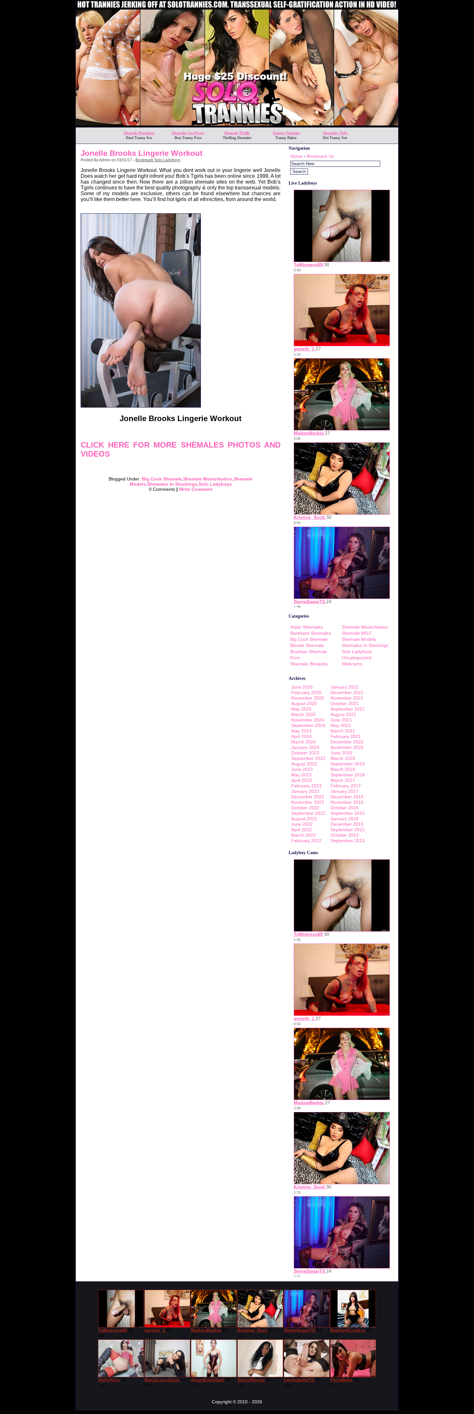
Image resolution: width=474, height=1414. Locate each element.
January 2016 (345, 818)
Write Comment (195, 489)
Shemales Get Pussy (188, 133)
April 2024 (301, 736)
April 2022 (301, 829)
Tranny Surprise (286, 133)
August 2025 (304, 703)
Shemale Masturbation (207, 478)
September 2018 (348, 774)
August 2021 (343, 714)
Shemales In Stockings (172, 484)
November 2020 (347, 747)
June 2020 (341, 752)
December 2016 (347, 796)
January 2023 (305, 791)
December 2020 (347, 741)
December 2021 (347, 692)
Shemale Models (359, 639)
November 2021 (347, 698)
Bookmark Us (320, 156)
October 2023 (305, 752)
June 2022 (302, 824)
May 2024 (301, 730)
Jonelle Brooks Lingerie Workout (141, 153)
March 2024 (303, 741)
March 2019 (343, 769)
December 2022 (307, 796)
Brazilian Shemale (308, 651)
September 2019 (348, 763)
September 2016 (348, 813)
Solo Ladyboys (215, 484)
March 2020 (343, 758)
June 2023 (302, 769)
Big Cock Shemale (162, 478)
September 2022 (308, 813)
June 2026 (302, 687)
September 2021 (348, 709)
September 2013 (348, 840)
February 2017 (346, 785)
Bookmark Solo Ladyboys (157, 160)
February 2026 (306, 692)
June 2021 (341, 719)
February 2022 (306, 840)
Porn (295, 657)
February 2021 (346, 736)
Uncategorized (356, 657)
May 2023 (301, 774)
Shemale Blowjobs (309, 663)
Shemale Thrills (237, 133)
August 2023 (304, 763)
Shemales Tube (335, 133)
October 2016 (345, 807)
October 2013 (345, 835)
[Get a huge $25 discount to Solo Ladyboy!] (237, 125)
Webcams (352, 663)
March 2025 (303, 714)
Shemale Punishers (139, 133)
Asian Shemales (306, 627)
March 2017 (343, 780)
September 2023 (308, 758)
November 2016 (347, 802)
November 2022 (307, 802)
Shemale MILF (357, 633)
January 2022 (345, 687)
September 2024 (308, 725)
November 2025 (307, 698)
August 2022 (304, 818)
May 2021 (341, 725)
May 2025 (301, 709)
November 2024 (307, 719)
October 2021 (345, 703)
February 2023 (306, 785)
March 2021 (343, 730)
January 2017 (345, 791)
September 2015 (348, 829)
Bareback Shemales (310, 633)
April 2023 (301, 780)
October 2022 (305, 807)
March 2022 (303, 835)
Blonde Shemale (307, 645)
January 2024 (305, 747)
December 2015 (347, 824)
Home (296, 156)
